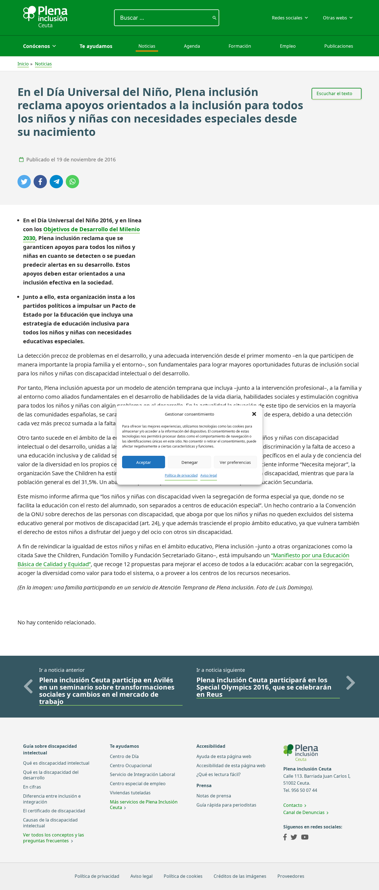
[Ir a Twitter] (293, 838)
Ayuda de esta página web (223, 756)
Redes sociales (287, 18)
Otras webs (335, 18)
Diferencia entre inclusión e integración (52, 799)
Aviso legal (208, 475)
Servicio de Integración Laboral (142, 774)
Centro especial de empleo (138, 783)
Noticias (146, 46)
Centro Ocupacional (131, 765)
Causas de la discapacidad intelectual (50, 823)
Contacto (292, 805)
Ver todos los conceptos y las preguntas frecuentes (53, 838)
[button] (254, 414)
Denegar (189, 462)
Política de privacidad (181, 475)
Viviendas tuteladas (130, 793)
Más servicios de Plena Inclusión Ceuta (144, 805)
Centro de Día (124, 756)
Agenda (192, 46)
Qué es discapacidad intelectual (56, 763)
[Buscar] (214, 18)
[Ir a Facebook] (285, 838)
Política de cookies (183, 876)
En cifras (32, 787)
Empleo (288, 46)
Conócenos (36, 46)
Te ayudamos (96, 46)
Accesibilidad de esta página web (231, 765)
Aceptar (143, 462)
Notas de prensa (213, 796)
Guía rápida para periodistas (226, 805)
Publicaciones (338, 46)
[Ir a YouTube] (305, 838)
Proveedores (290, 876)
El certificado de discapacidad (54, 811)
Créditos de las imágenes (240, 876)
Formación (240, 46)
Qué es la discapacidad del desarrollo (51, 775)
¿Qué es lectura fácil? (218, 774)
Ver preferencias (235, 462)
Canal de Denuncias (304, 812)
